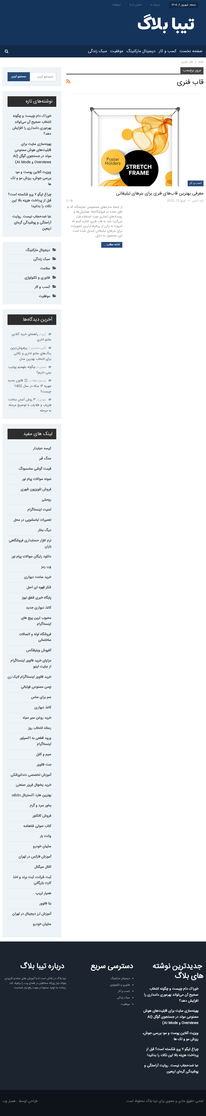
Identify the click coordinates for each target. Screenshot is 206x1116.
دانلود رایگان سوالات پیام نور (31, 557)
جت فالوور (44, 765)
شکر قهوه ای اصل (39, 587)
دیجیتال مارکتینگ (141, 51)
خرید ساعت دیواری (37, 577)
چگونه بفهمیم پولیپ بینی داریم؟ (29, 369)
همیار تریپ (43, 893)
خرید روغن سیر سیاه (37, 718)
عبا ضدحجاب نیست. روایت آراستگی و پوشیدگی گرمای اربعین (31, 223)
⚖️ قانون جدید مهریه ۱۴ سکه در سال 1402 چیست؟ (29, 386)
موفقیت (116, 51)
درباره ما (155, 4)
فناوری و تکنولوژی (37, 278)
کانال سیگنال (42, 867)
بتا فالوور (45, 904)
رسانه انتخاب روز (39, 728)
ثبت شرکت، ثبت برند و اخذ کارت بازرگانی (32, 880)
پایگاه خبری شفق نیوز (36, 598)
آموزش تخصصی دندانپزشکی (31, 775)
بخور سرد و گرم (40, 806)
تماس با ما (135, 4)
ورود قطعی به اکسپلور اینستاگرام (35, 741)
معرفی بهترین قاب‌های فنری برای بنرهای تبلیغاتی (159, 193)
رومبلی (46, 500)
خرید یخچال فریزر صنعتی (33, 785)
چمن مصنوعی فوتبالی (36, 687)
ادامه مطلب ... (112, 244)
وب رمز (46, 567)
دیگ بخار (44, 530)
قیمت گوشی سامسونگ (35, 469)
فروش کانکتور (41, 816)
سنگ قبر (45, 459)
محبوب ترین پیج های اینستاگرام (36, 621)
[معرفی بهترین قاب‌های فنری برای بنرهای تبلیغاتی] (134, 142)
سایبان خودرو (42, 846)
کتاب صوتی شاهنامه (37, 826)
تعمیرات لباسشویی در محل (32, 520)
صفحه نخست (191, 51)
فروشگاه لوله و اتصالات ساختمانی (35, 637)
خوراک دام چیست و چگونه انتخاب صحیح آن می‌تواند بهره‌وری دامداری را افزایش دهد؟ (31, 125)
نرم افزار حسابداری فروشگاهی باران (30, 544)
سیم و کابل (43, 754)
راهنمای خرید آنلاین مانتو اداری (31, 336)
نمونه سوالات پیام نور (36, 479)
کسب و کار (167, 51)
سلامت (45, 269)
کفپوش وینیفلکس (38, 650)
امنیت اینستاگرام (39, 510)
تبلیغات (116, 4)
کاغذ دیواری (42, 708)
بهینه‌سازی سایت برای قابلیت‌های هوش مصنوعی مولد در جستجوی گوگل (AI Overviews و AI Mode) (32, 153)
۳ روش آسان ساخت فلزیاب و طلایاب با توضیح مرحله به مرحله (29, 405)
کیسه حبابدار (42, 449)
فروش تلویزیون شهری (36, 489)
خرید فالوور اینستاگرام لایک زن (29, 677)
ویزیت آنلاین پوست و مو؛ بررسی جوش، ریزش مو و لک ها (31, 178)
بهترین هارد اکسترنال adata (31, 795)
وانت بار (45, 836)
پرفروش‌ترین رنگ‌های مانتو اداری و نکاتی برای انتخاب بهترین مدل (30, 353)
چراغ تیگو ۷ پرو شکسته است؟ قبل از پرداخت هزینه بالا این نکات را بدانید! (29, 201)
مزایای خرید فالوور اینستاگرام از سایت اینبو (31, 664)
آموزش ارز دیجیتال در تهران (31, 914)
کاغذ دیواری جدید (38, 608)
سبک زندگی (97, 51)
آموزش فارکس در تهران (35, 857)
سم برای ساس (41, 697)
